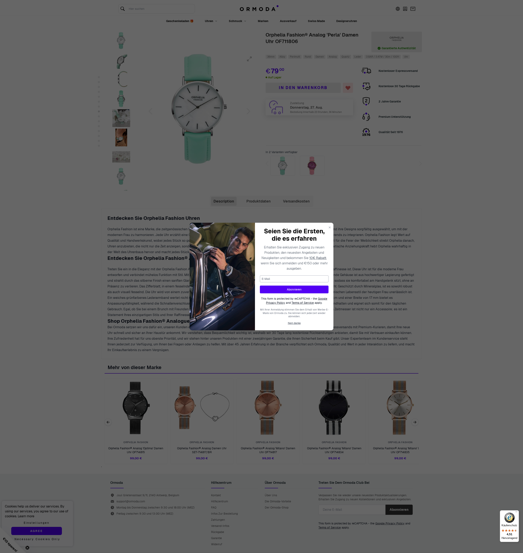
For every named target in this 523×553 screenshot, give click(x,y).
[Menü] (516, 512)
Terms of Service (303, 303)
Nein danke (294, 323)
